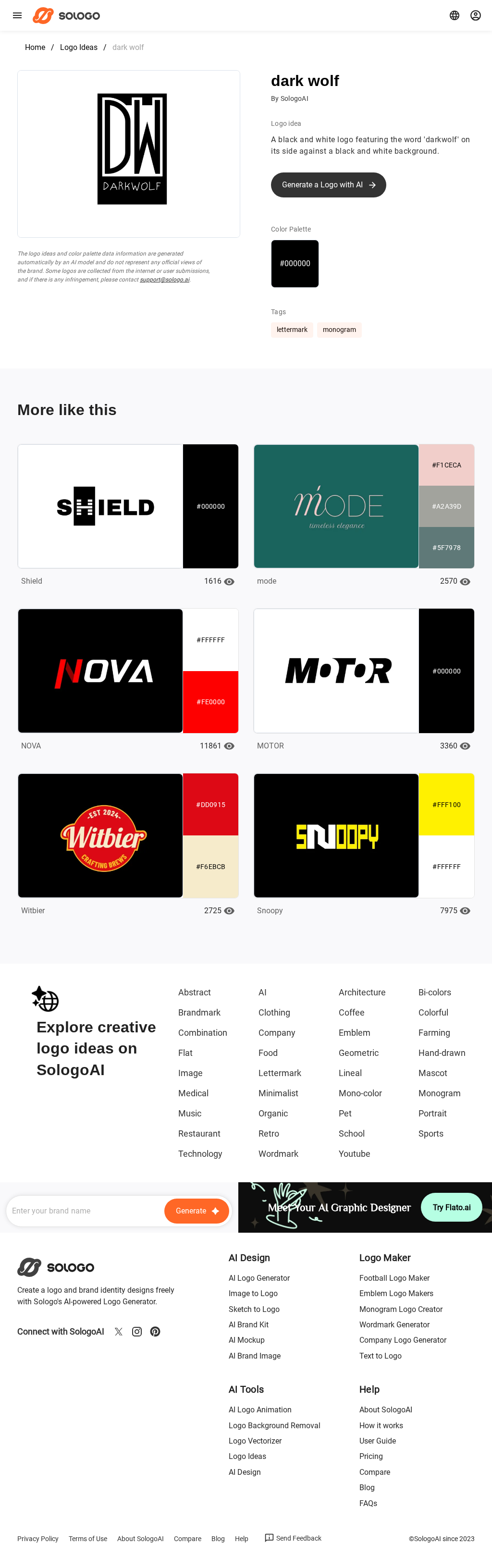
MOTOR (270, 745)
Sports (430, 1133)
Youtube (354, 1154)
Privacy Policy (38, 1539)
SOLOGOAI (64, 1267)
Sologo (69, 15)
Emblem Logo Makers (396, 1293)
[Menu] (17, 15)
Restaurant (199, 1133)
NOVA (31, 745)
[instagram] (137, 1331)
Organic (273, 1113)
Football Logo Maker (394, 1278)
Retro (268, 1133)
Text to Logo (380, 1355)
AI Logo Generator (259, 1278)
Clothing (274, 1012)
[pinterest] (155, 1331)
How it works (381, 1425)
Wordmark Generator (394, 1324)
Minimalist (278, 1093)
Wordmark (278, 1154)
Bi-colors (434, 992)
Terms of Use (88, 1539)
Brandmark (199, 1012)
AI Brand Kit (249, 1324)
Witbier (33, 910)
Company (276, 1033)
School (352, 1133)
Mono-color (360, 1093)
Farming (434, 1033)
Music (189, 1113)
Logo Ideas (79, 47)
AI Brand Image (255, 1355)
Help (241, 1539)
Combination (202, 1033)
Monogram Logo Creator (401, 1309)
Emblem (354, 1033)
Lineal (350, 1073)
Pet (345, 1113)
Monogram (439, 1093)
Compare (374, 1472)
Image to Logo (253, 1293)
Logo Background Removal (274, 1425)
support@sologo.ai (164, 279)
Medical (193, 1093)
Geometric (359, 1053)
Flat (185, 1053)
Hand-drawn (442, 1053)
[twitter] (118, 1331)
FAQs (368, 1503)
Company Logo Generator (402, 1340)
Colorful (433, 1012)
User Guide (377, 1441)
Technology (200, 1154)
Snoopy (270, 910)
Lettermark (279, 1073)
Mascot (432, 1073)
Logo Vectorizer (255, 1441)
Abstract (194, 992)
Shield (31, 581)
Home (35, 47)
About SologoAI (385, 1409)
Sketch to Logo (254, 1309)
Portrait (432, 1113)
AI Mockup (247, 1340)
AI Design (245, 1472)
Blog (367, 1487)
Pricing (371, 1456)
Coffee (352, 1012)
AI (262, 992)
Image (190, 1073)
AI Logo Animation (260, 1409)
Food (268, 1053)
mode (266, 581)
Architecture (362, 992)
